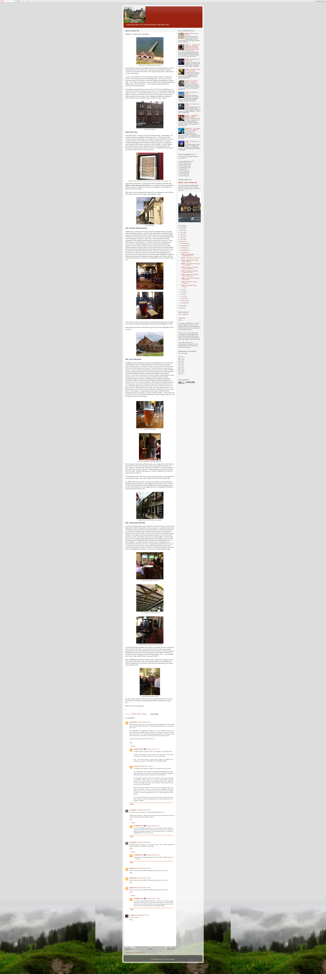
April (183, 296)
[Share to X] (154, 714)
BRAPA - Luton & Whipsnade (187, 182)
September (185, 250)
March (183, 298)
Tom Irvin (136, 766)
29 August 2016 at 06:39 (144, 810)
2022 (181, 228)
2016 (181, 241)
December (184, 243)
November (184, 245)
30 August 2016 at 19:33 (152, 855)
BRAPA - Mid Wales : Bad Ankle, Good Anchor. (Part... (189, 268)
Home (150, 949)
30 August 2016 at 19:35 (152, 825)
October (184, 247)
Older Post (170, 949)
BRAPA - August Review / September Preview (188, 255)
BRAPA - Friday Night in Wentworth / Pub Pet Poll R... (191, 264)
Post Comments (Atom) (139, 952)
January (184, 303)
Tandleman (132, 915)
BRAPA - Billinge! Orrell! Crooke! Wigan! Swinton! (189, 261)
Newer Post (129, 949)
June (183, 291)
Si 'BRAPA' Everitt (139, 749)
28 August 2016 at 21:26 (143, 722)
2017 (181, 239)
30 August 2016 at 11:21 (142, 915)
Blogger (173, 959)
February (184, 300)
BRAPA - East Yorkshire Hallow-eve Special (191, 81)
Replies (133, 746)
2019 (181, 234)
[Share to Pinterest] (157, 714)
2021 (181, 230)
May (183, 294)
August (184, 252)
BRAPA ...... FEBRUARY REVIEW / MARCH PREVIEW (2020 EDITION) (192, 117)
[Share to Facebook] (156, 714)
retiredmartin (133, 722)
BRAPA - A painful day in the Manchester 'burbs (192, 70)
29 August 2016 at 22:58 (143, 878)
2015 (181, 305)
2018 (181, 237)
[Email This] (151, 714)
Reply (130, 742)
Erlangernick (133, 868)
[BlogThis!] (153, 714)
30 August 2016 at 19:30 (152, 898)
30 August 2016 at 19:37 (152, 749)
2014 (181, 308)
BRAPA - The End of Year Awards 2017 (192, 60)
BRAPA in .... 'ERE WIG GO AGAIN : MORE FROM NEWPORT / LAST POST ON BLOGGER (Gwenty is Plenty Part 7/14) (192, 47)
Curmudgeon (133, 810)
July (183, 289)
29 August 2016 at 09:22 (143, 868)
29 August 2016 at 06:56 (144, 842)
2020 (181, 232)
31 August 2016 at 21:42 (146, 766)
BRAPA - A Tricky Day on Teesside (190, 257)
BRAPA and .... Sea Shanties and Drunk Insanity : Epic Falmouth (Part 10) (193, 130)
